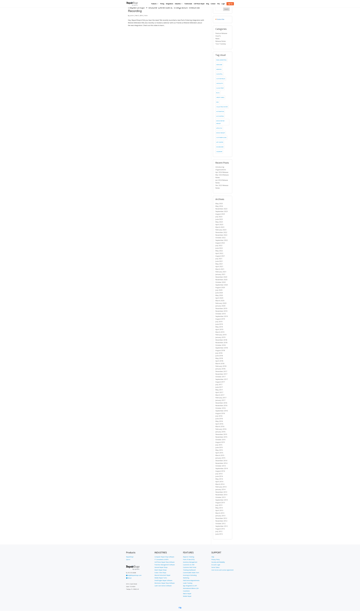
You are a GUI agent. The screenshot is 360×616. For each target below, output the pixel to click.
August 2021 (220, 256)
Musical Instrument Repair (162, 575)
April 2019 (219, 329)
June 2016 (219, 419)
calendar (219, 151)
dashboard (220, 147)
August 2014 (220, 471)
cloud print (220, 88)
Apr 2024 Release (221, 172)
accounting (220, 116)
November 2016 (221, 405)
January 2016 (220, 432)
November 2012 (221, 521)
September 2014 (221, 468)
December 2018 (221, 340)
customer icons (221, 137)
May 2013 (219, 508)
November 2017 (221, 374)
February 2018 (220, 366)
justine (132, 15)
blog (217, 93)
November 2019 (221, 311)
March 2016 (219, 426)
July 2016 (218, 416)
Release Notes (220, 41)
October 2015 (220, 439)
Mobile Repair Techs (160, 578)
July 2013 (218, 505)
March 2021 (219, 269)
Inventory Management (190, 562)
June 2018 (219, 356)
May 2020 (219, 295)
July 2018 (218, 353)
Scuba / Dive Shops (160, 572)
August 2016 (220, 413)
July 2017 (218, 384)
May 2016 (219, 421)
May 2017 (219, 390)
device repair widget (220, 122)
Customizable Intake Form (191, 572)
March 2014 (219, 484)
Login (223, 4)
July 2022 (218, 245)
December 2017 (221, 371)
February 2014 (220, 487)
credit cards (220, 97)
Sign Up (230, 4)
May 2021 (219, 264)
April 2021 (219, 266)
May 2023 (219, 222)
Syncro (128, 559)
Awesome (219, 64)
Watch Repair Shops (160, 570)
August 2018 (220, 350)
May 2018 (219, 358)
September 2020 (221, 285)
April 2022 (219, 253)
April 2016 (219, 424)
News (146, 15)
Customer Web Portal (189, 567)
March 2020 (219, 300)
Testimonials (188, 4)
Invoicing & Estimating (189, 575)
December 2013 (221, 492)
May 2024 (219, 206)
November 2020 (221, 279)
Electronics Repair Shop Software (164, 583)
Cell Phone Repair (199, 4)
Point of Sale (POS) (189, 559)
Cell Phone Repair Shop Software (164, 562)
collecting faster (222, 107)
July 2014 (218, 474)
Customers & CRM (188, 565)
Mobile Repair (187, 596)
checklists (219, 83)
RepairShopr (130, 557)
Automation (220, 111)
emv (217, 102)
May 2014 (219, 479)
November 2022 (221, 235)
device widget (220, 133)
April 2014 (219, 481)
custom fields (220, 79)
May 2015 (219, 450)
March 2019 (219, 332)
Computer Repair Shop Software (164, 557)
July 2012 (218, 531)
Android (219, 69)
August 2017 (220, 382)
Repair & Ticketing (188, 557)
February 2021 (220, 272)
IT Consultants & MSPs (161, 559)
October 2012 (220, 523)
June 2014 (219, 476)
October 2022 (220, 238)
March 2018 (219, 363)
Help (212, 557)
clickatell (219, 74)
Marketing (186, 578)
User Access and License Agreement (222, 570)
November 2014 (221, 463)
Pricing (162, 4)
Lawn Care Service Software (163, 586)
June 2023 (219, 219)
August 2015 (220, 442)
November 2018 (221, 342)
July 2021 (218, 259)
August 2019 (220, 319)
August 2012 (220, 529)
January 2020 (220, 306)
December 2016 (221, 403)
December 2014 (221, 460)
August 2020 (220, 287)
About (130, 578)
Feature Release (221, 33)
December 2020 (221, 277)
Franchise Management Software (164, 565)
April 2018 (219, 361)
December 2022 (221, 232)
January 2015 (220, 458)
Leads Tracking (187, 583)
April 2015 (219, 453)
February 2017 (220, 398)
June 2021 (219, 261)
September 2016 (221, 411)
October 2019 (220, 314)
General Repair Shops (161, 567)
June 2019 (219, 324)
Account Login (215, 565)
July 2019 (218, 321)
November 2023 (221, 209)
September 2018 (221, 348)
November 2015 (221, 437)
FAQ (218, 4)
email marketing (221, 60)
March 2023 (219, 227)
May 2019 (219, 327)
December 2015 (221, 434)
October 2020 (220, 282)
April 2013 (219, 510)
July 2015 (218, 445)
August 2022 (220, 243)
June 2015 (219, 447)
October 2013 (220, 497)
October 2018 (220, 345)
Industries (178, 4)
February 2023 (220, 230)
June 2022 (219, 248)
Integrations (169, 4)
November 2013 (221, 495)
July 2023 (218, 217)
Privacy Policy (215, 559)
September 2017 (221, 379)
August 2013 (220, 502)
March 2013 (219, 513)
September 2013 (221, 500)
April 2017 (219, 392)
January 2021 (220, 274)
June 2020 (219, 293)
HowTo (218, 36)
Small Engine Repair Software (163, 580)
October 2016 (220, 408)
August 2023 (220, 214)
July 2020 (218, 290)
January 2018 (220, 369)
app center (219, 142)
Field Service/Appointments (191, 580)
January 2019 (220, 337)
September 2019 (221, 316)
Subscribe (220, 19)
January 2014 (220, 489)
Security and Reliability (218, 562)
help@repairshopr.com (134, 575)
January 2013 (220, 516)
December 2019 (221, 308)
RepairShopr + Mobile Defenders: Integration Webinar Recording (164, 9)
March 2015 (219, 455)
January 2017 (220, 400)
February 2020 (220, 303)
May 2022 (219, 251)
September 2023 (221, 211)
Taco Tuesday (220, 44)
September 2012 (221, 526)
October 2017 (220, 377)
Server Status (215, 567)
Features (154, 4)
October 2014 (220, 466)
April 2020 (219, 298)
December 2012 (221, 518)
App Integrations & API (190, 586)
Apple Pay (219, 128)
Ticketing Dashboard (189, 570)
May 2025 (219, 203)
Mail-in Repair (187, 593)
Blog (207, 4)
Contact (213, 4)
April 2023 (219, 224)
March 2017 (219, 395)
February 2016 (220, 429)
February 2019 (220, 335)
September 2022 (221, 240)
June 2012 (219, 534)
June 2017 (219, 387)
